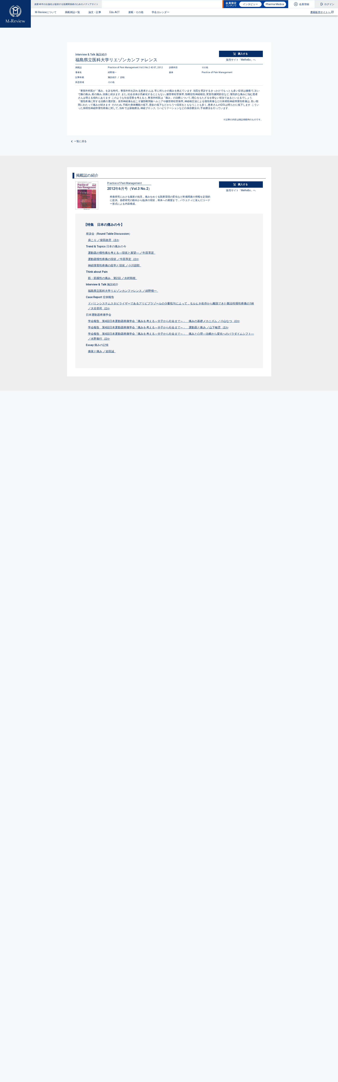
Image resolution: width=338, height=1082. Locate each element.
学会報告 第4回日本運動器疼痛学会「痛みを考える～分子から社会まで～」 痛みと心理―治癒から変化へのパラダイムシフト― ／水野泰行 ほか (171, 336)
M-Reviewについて (46, 12)
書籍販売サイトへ (320, 12)
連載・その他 (135, 12)
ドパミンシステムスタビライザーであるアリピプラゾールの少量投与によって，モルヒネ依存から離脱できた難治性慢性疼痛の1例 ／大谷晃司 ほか (171, 306)
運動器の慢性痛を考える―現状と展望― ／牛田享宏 (121, 252)
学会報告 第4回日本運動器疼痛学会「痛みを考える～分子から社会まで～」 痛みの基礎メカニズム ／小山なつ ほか (164, 321)
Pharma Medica (275, 4)
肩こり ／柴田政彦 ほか (103, 240)
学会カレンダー (160, 12)
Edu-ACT (114, 12)
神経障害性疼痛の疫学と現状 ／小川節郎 (114, 265)
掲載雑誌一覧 (72, 12)
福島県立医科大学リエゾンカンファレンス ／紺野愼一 (123, 290)
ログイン (329, 4)
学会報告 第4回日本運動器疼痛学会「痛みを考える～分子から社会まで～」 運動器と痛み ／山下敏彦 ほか (158, 327)
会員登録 (304, 4)
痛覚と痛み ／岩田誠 (102, 351)
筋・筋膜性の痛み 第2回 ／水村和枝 (112, 278)
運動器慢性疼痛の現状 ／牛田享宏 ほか (113, 259)
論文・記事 (95, 12)
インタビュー (250, 4)
